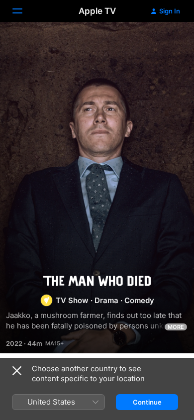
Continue (147, 402)
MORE (176, 326)
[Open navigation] (23, 11)
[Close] (16, 370)
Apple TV (97, 11)
